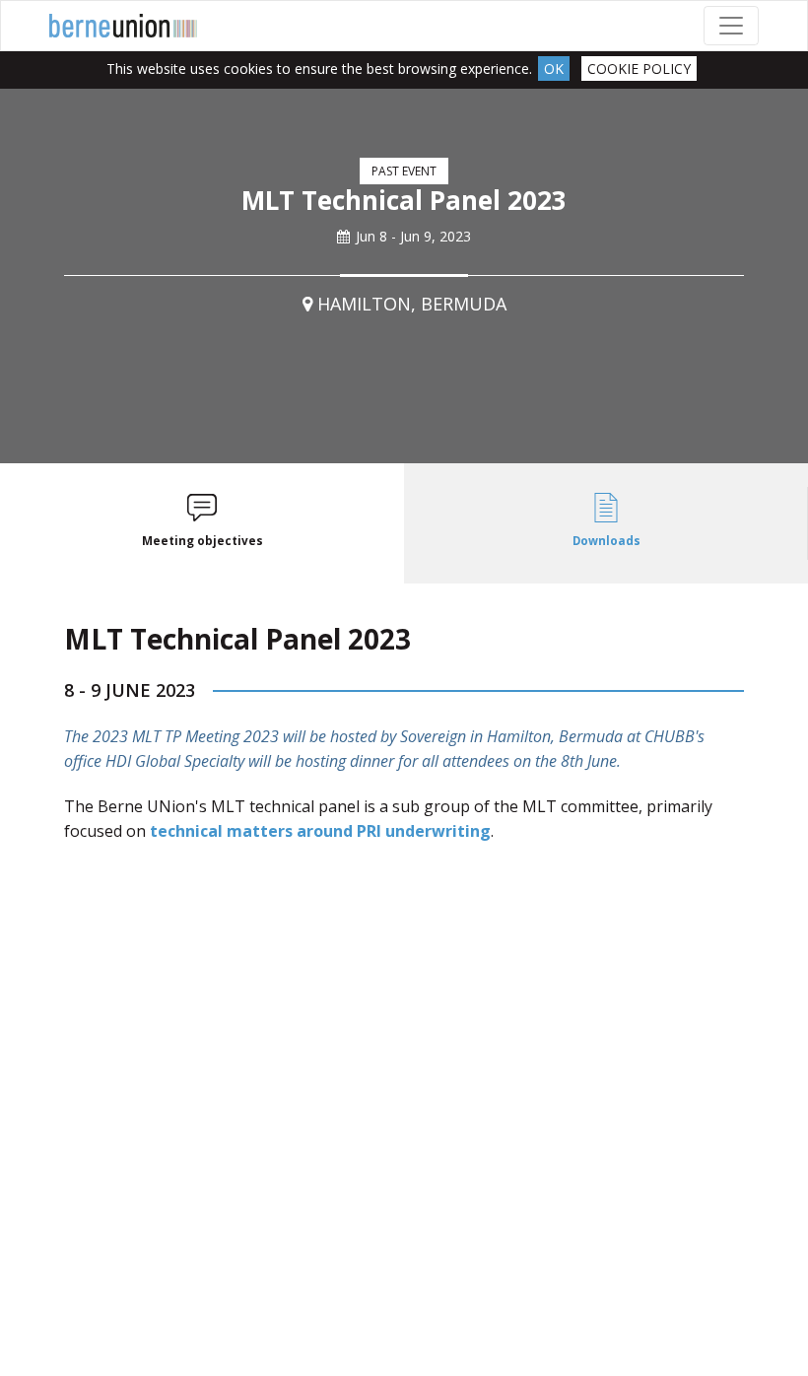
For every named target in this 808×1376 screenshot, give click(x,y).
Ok (554, 68)
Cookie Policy (639, 68)
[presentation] (202, 524)
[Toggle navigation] (731, 25)
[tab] (202, 524)
